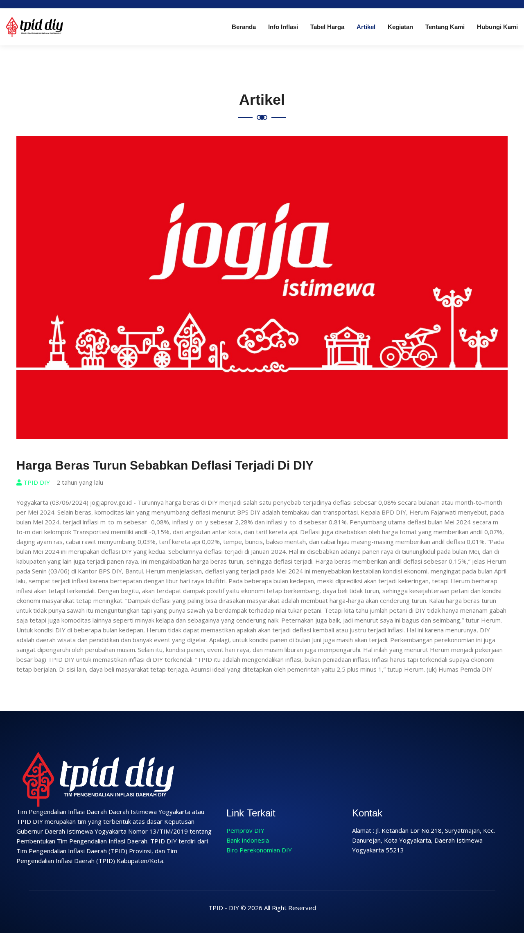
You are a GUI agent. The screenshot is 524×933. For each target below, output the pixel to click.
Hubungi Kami (497, 26)
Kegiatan (400, 26)
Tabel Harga (327, 26)
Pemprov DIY (245, 830)
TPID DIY (36, 482)
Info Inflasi (283, 26)
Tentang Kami (445, 26)
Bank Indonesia (247, 840)
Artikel (366, 26)
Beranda (244, 26)
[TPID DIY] (34, 26)
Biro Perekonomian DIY (259, 850)
